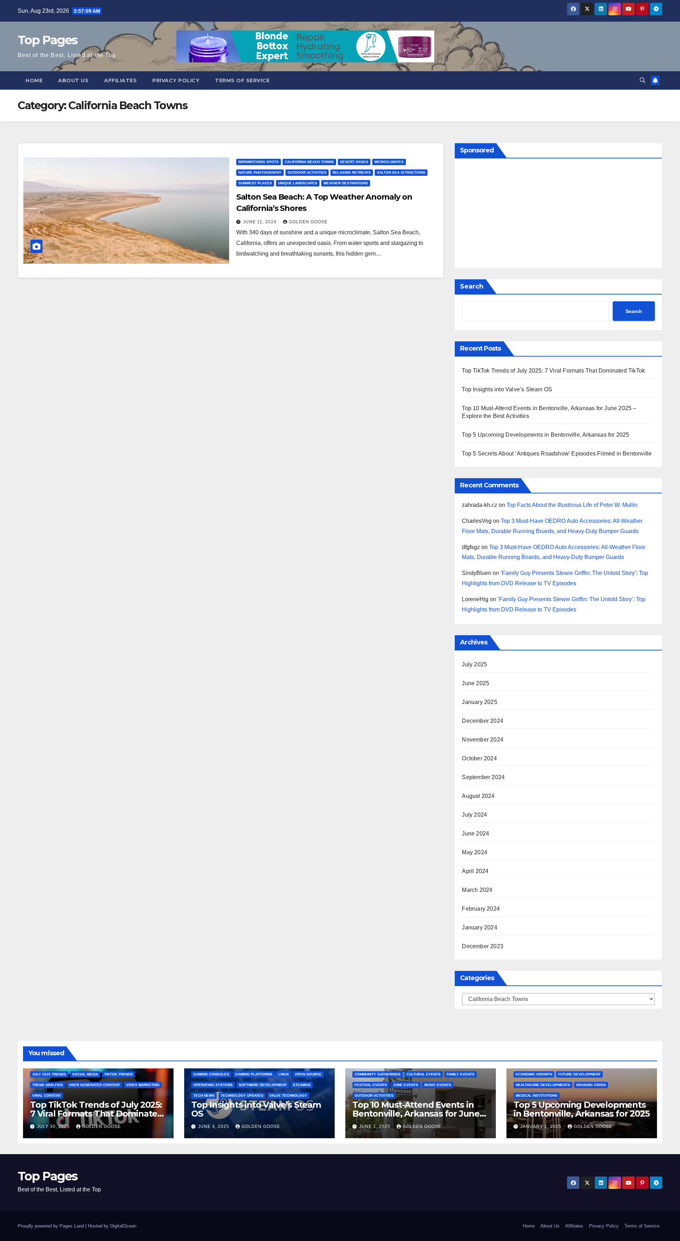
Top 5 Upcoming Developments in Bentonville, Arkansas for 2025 (545, 435)
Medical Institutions (536, 1095)
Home (34, 80)
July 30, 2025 (54, 1126)
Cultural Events (424, 1074)
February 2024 (481, 909)
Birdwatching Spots (258, 162)
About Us (73, 80)
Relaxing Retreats (352, 172)
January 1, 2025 (541, 1126)
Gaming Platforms (253, 1074)
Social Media (85, 1074)
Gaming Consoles (211, 1074)
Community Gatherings (378, 1074)
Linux (283, 1074)
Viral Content (46, 1095)
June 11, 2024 (260, 221)
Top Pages (48, 40)
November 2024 (482, 740)
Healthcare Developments (543, 1085)
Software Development (263, 1085)
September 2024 (483, 777)
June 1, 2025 (375, 1126)
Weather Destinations (345, 183)
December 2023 (482, 946)
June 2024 (475, 834)
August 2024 (478, 796)
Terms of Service (242, 80)
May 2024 (474, 852)
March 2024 (477, 890)
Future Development (579, 1074)
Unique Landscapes (297, 183)
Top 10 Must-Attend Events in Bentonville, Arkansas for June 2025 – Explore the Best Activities (420, 1114)
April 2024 (475, 871)
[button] (642, 80)
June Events (405, 1085)
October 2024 (479, 758)
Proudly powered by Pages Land (51, 1226)
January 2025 (479, 702)
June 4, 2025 (214, 1126)
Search (471, 286)
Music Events (437, 1085)
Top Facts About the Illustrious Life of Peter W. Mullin (572, 505)
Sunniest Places (255, 183)
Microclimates (389, 162)
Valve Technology (288, 1095)
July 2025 (474, 664)
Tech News (204, 1095)
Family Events (461, 1074)
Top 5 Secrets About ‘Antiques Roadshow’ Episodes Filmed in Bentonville (557, 454)
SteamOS (302, 1085)
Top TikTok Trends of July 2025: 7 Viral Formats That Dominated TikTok (553, 371)
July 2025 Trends (49, 1074)
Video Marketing (143, 1085)
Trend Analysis (47, 1085)
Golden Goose (308, 221)
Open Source (308, 1074)
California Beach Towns (309, 162)
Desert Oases (354, 162)
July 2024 (474, 815)
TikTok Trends (118, 1074)
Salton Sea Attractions (401, 172)
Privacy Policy (175, 80)
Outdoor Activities (307, 172)
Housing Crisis (591, 1085)
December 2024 (482, 721)
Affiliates (120, 80)
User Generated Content (94, 1085)
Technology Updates (242, 1095)
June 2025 (475, 683)
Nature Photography (260, 172)
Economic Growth (534, 1074)
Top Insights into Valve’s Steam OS (507, 389)
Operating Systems (213, 1085)
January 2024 (479, 927)
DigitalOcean (123, 1226)
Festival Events (371, 1085)
